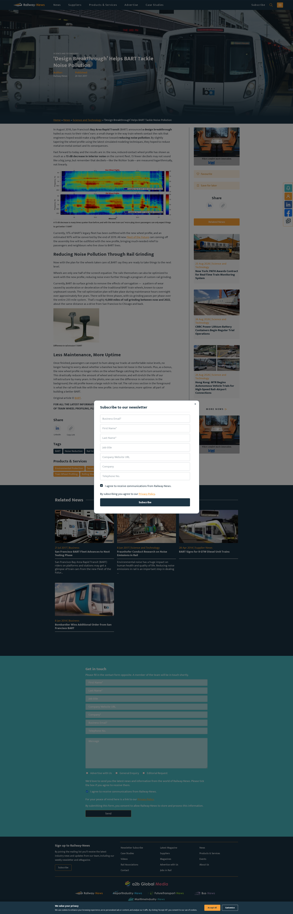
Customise (230, 907)
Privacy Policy (147, 493)
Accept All (212, 907)
